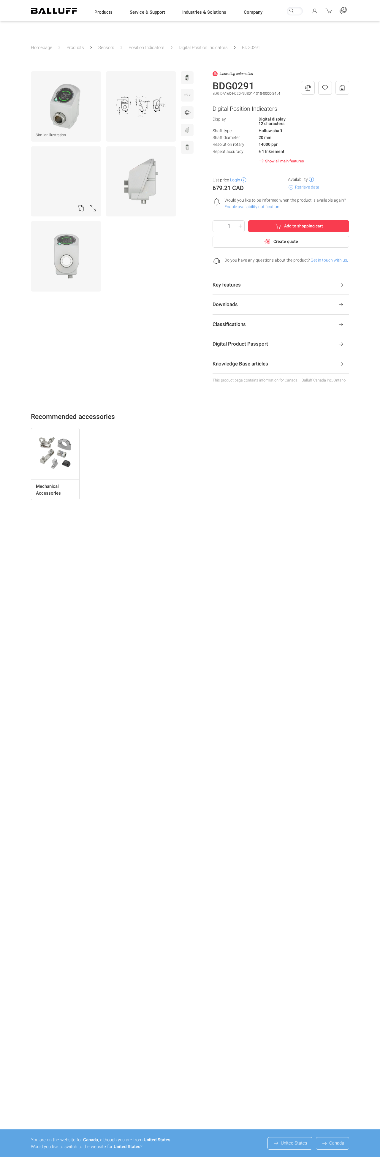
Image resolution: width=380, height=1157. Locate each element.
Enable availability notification (251, 206)
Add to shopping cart (303, 226)
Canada (336, 1143)
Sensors (106, 47)
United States (294, 1143)
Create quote (285, 241)
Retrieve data (307, 187)
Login (235, 180)
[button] (103, 12)
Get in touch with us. (329, 260)
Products (75, 47)
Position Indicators (146, 47)
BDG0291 (251, 47)
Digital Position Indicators (203, 47)
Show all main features (284, 161)
